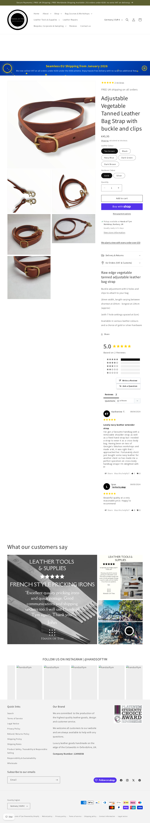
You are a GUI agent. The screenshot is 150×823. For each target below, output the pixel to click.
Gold (106, 175)
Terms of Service (15, 718)
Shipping (105, 140)
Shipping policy (90, 816)
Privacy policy (60, 816)
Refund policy (47, 816)
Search (10, 713)
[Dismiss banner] (144, 68)
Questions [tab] (110, 400)
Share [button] (107, 334)
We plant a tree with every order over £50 (120, 242)
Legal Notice (13, 723)
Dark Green (127, 157)
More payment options (122, 213)
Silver (119, 175)
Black (125, 151)
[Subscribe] (56, 779)
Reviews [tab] (109, 394)
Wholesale (12, 763)
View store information (114, 232)
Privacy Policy (13, 728)
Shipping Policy (14, 739)
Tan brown (109, 151)
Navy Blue (109, 157)
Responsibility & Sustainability (21, 758)
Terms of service (75, 816)
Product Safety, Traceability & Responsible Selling (27, 751)
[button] (47, 14)
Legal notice (122, 816)
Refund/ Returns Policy (18, 734)
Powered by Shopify (31, 816)
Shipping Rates (14, 744)
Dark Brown (110, 164)
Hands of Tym (18, 816)
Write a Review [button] (129, 380)
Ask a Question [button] (130, 386)
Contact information (107, 816)
